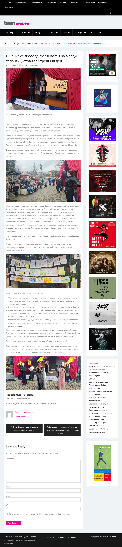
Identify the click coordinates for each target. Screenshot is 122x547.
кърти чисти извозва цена (99, 397)
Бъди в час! (96, 32)
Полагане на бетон (96, 407)
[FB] (110, 13)
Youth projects (13, 404)
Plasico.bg (93, 366)
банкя (25, 404)
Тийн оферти (51, 2)
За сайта (9, 2)
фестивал (52, 404)
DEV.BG (92, 379)
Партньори (102, 2)
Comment (10, 458)
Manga (38, 32)
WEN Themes (112, 537)
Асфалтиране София (97, 385)
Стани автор (75, 2)
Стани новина (89, 2)
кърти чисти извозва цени (99, 382)
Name (8, 487)
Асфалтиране (94, 394)
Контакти (9, 7)
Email (8, 496)
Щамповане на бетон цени (99, 429)
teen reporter (33, 65)
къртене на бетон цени (98, 388)
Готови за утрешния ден (37, 404)
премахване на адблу (98, 432)
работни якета (95, 401)
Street (24, 32)
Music (52, 32)
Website (9, 505)
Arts (65, 32)
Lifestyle (79, 32)
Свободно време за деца (99, 404)
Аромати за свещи (96, 426)
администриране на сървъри (100, 391)
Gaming (9, 32)
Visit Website (20, 417)
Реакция (62, 2)
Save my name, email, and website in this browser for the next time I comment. (40, 514)
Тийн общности (22, 2)
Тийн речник (37, 2)
